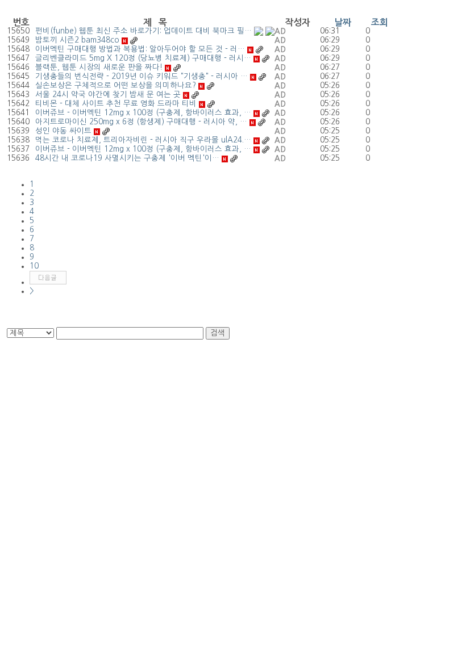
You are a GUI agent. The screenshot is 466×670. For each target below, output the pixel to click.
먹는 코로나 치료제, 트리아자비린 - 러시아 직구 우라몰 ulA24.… (143, 140)
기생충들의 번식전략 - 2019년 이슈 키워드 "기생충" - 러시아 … (141, 76)
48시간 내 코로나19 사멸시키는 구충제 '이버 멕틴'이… (127, 158)
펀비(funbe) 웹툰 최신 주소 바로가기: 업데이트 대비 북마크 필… (143, 31)
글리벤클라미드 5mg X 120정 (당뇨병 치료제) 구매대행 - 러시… (143, 58)
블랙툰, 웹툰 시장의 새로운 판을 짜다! (99, 67)
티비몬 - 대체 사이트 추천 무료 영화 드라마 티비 (116, 103)
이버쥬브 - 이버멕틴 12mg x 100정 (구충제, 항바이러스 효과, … (143, 112)
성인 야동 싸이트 (63, 131)
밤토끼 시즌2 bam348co (77, 40)
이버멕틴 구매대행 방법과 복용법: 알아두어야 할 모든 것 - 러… (140, 49)
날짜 (342, 22)
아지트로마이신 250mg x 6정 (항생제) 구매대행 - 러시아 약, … (141, 121)
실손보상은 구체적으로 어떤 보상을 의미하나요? (115, 85)
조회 (379, 22)
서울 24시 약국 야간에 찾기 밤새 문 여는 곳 (108, 94)
